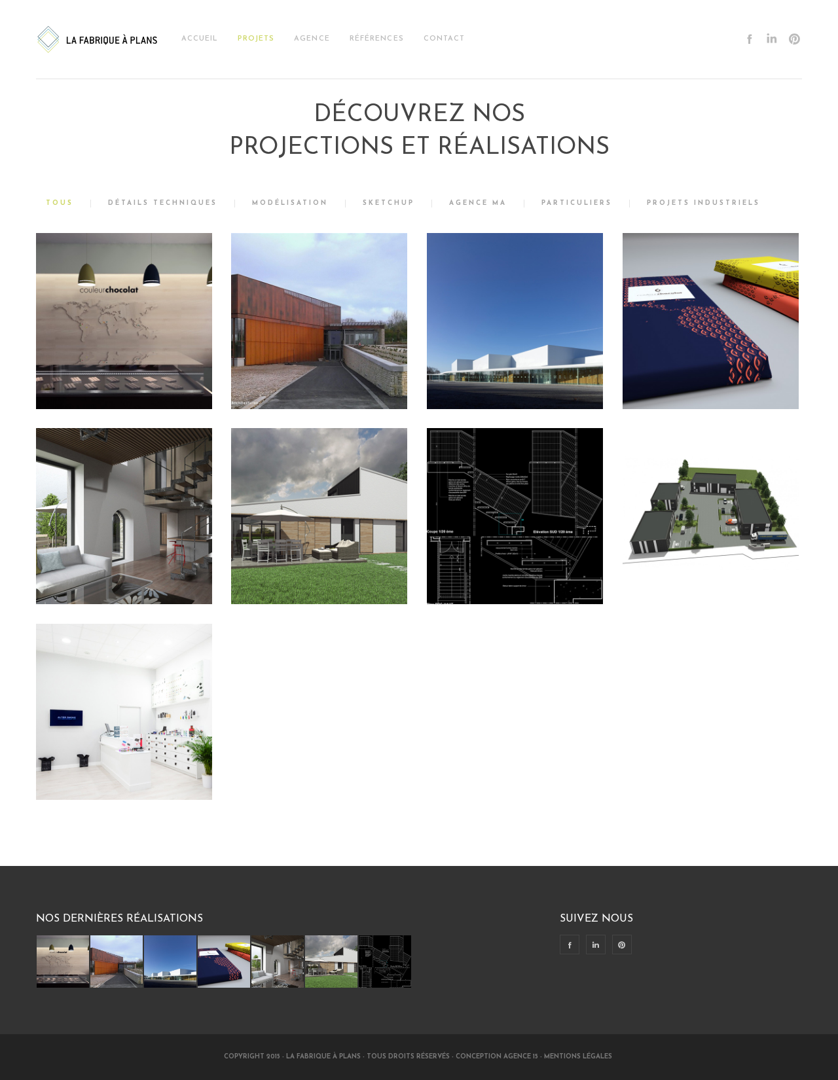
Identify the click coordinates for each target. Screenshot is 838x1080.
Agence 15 (520, 1056)
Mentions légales (579, 1056)
